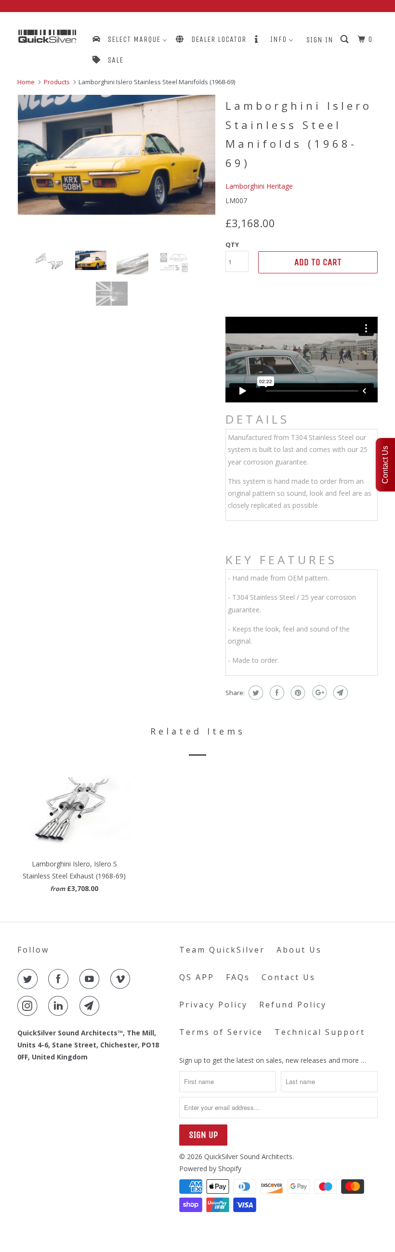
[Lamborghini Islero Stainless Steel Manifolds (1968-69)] (116, 154)
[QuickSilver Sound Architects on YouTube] (91, 979)
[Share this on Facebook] (275, 692)
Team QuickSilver (222, 949)
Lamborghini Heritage (259, 186)
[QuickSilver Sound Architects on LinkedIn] (60, 1006)
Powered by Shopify (210, 1168)
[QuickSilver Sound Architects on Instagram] (29, 1006)
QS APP (196, 977)
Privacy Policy (213, 1004)
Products (57, 81)
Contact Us (289, 977)
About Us (299, 949)
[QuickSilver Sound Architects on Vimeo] (122, 979)
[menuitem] (129, 39)
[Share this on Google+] (318, 692)
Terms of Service (221, 1032)
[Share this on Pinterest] (297, 692)
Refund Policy (293, 1004)
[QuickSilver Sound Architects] (47, 36)
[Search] (345, 39)
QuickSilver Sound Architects (248, 1156)
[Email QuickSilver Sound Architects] (91, 1006)
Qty (232, 244)
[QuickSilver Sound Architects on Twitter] (29, 979)
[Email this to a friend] (339, 692)
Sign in (319, 39)
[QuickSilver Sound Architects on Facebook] (60, 979)
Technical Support (320, 1032)
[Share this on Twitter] (254, 692)
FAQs (238, 977)
